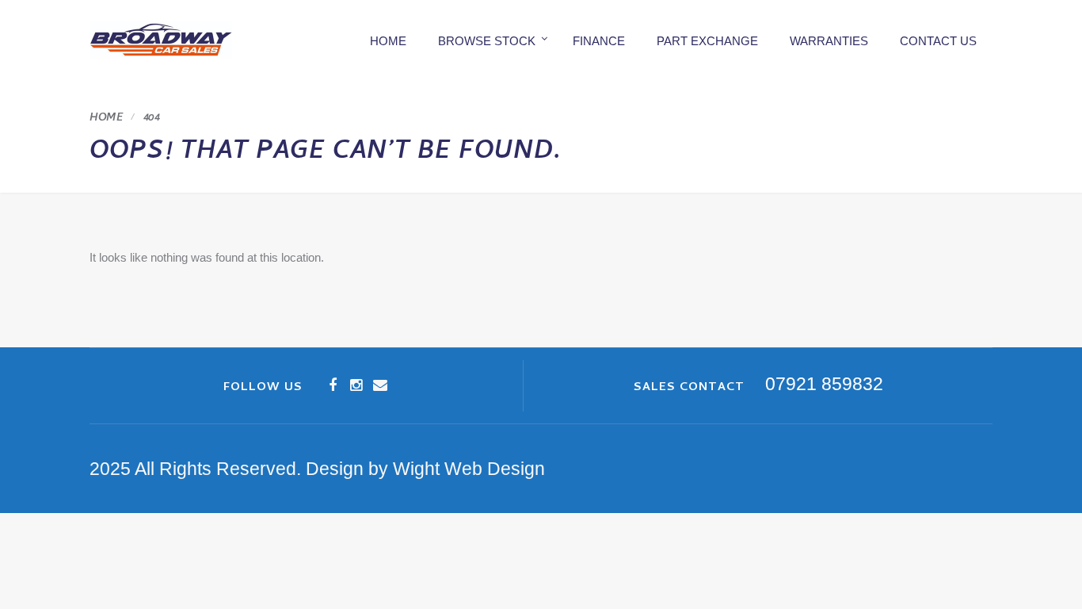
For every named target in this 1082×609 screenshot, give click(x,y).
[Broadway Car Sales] (161, 40)
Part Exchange (707, 41)
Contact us (938, 41)
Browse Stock (486, 41)
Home (388, 41)
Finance (599, 41)
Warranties (829, 41)
